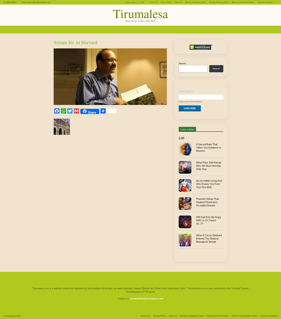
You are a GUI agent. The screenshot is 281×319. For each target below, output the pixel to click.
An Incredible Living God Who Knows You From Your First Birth (209, 184)
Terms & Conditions (265, 2)
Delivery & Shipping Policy (195, 2)
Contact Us (154, 2)
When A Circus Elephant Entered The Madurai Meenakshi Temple (209, 238)
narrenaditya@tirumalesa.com (38, 2)
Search (182, 63)
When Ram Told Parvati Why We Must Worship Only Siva (208, 166)
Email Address (186, 91)
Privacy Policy (166, 2)
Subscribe (190, 108)
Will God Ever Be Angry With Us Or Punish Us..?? (208, 220)
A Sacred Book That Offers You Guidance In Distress (208, 147)
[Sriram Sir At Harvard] (110, 104)
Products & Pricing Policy (219, 2)
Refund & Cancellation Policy (243, 2)
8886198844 (11, 2)
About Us (178, 2)
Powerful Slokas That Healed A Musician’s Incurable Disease (207, 202)
